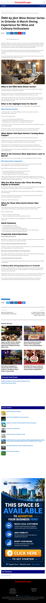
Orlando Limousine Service (13, 428)
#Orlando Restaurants (5, 299)
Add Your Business (13, 592)
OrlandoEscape (23, 2)
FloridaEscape (34, 588)
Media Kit (34, 591)
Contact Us (13, 588)
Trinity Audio (12, 39)
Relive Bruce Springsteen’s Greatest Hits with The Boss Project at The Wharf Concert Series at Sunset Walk (9, 368)
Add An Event (13, 591)
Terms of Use (12, 593)
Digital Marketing (12, 589)
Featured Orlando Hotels (6, 575)
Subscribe (43, 5)
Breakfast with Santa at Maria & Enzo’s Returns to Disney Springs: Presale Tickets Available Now (33, 367)
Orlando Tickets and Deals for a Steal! (15, 434)
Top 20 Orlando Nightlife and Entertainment (17, 417)
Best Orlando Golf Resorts (12, 451)
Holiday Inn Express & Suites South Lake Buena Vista (15, 381)
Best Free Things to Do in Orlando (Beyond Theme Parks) (8, 313)
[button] (3, 6)
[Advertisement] (23, 290)
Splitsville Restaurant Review (13, 411)
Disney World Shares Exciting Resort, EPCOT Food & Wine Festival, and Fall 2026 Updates (33, 343)
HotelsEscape (34, 589)
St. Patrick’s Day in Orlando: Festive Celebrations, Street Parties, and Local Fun (38, 314)
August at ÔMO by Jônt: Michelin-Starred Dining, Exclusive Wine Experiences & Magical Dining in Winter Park (11, 344)
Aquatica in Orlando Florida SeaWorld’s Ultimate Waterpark (21, 423)
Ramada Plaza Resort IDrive (8, 383)
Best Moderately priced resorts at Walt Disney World (19, 445)
